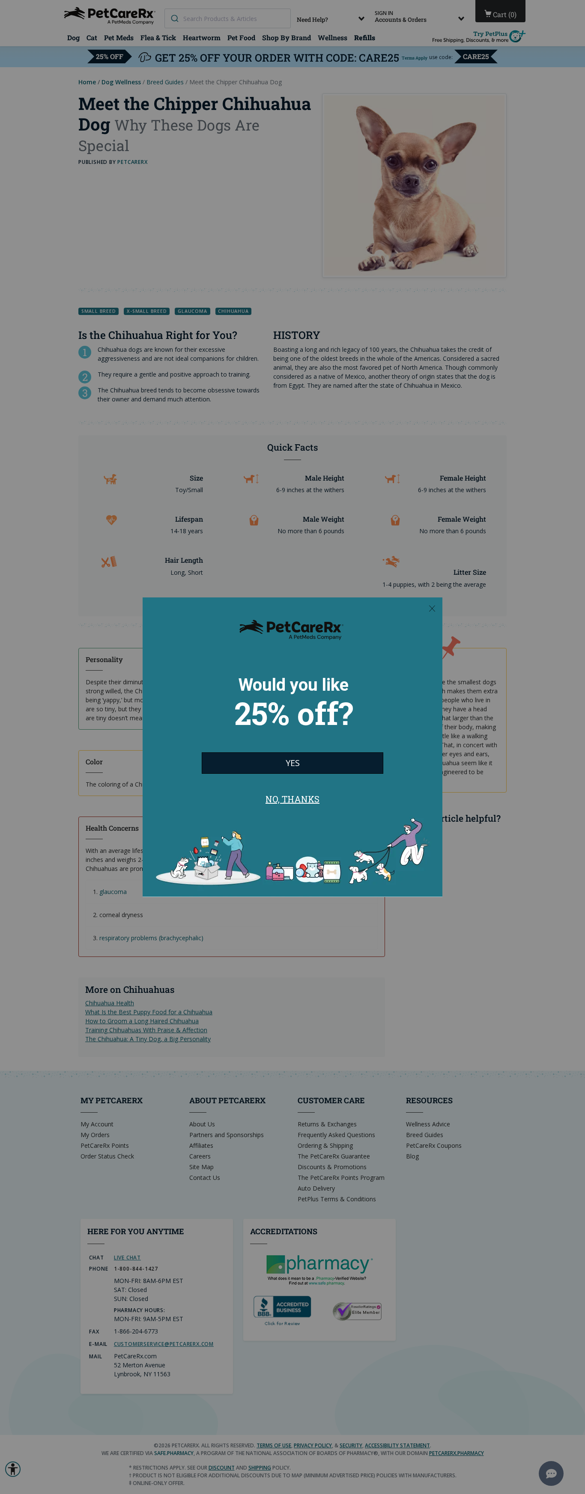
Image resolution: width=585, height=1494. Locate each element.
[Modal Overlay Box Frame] (292, 747)
